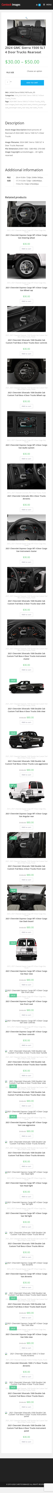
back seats (27, 104)
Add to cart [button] (26, 249)
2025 (42, 101)
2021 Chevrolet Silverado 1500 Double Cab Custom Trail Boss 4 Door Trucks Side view (26, 710)
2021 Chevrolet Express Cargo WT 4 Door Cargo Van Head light (26, 1184)
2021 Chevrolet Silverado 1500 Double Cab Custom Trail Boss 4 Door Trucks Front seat (26, 867)
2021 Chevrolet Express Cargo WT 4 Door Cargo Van (28, 230)
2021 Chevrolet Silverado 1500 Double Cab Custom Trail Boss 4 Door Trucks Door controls (26, 341)
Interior (35, 104)
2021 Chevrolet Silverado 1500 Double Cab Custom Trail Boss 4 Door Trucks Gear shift (26, 602)
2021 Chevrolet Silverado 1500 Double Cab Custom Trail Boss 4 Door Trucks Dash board (26, 1305)
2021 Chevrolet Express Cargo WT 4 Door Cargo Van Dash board (26, 920)
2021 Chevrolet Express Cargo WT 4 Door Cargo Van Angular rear (26, 815)
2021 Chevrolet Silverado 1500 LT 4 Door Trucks (26, 1360)
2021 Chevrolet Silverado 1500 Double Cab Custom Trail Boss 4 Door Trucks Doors (26, 1394)
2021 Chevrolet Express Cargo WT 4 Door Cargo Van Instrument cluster (26, 549)
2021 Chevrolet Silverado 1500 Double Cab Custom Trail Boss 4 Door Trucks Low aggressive (26, 762)
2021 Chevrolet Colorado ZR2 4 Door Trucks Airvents (26, 497)
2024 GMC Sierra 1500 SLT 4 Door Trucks (24, 101)
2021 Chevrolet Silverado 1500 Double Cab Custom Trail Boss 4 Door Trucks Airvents (26, 1154)
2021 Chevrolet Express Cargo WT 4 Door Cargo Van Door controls (26, 1033)
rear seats (33, 107)
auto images (10, 104)
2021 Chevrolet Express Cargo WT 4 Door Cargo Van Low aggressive (26, 1123)
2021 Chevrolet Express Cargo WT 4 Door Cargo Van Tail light (26, 1214)
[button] (26, 18)
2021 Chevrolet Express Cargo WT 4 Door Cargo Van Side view (26, 1335)
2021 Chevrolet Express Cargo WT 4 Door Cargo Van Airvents (26, 1275)
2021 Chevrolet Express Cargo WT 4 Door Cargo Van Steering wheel (26, 236)
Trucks (13, 98)
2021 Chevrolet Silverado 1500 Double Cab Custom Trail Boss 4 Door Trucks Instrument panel (26, 1428)
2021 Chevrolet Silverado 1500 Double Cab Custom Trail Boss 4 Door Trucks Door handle (26, 1063)
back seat (19, 104)
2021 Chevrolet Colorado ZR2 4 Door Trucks (26, 493)
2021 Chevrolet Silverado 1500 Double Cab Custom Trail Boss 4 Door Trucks (28, 336)
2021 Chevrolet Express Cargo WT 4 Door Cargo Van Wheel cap (26, 289)
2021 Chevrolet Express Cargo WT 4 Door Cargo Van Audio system (26, 446)
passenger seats (15, 107)
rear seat (25, 107)
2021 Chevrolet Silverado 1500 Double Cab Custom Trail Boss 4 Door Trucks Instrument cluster (26, 656)
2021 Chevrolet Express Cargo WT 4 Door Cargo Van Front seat (26, 1002)
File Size (10, 72)
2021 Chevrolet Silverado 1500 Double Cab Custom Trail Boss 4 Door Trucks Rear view (26, 1093)
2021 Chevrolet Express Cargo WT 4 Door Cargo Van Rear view (26, 972)
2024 (16, 95)
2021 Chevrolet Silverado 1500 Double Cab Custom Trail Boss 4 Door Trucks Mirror (26, 1244)
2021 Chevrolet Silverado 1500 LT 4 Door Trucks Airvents (26, 1364)
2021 (9, 230)
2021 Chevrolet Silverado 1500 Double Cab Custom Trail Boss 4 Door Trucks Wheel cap (26, 394)
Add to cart (32, 83)
